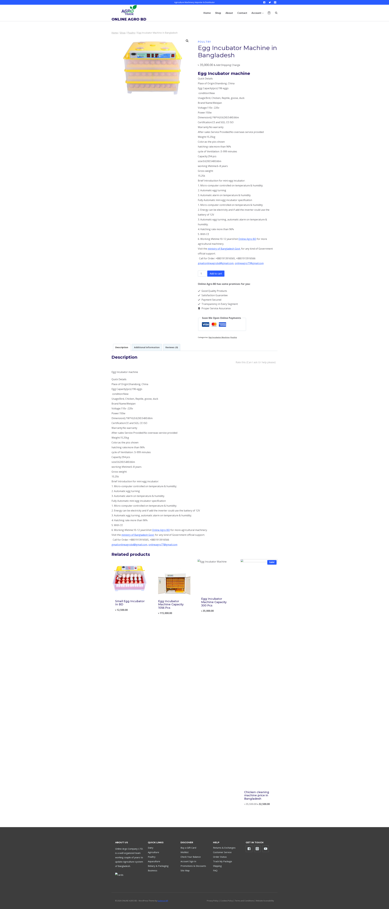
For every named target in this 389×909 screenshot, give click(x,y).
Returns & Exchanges (224, 847)
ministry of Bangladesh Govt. (224, 248)
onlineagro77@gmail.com (249, 263)
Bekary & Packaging (158, 865)
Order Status (220, 856)
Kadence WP (163, 900)
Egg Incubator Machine (219, 337)
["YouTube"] (265, 848)
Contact (242, 13)
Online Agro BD (247, 239)
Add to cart (216, 273)
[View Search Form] (274, 13)
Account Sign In (188, 861)
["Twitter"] (269, 2)
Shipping (217, 865)
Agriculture (153, 852)
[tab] (122, 347)
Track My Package (222, 861)
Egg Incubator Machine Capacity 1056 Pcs (171, 604)
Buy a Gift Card (188, 847)
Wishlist (185, 852)
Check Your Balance (191, 856)
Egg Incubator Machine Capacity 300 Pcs (214, 602)
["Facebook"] (264, 2)
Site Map (185, 870)
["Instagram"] (275, 2)
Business (152, 870)
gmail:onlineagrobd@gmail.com (216, 263)
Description (121, 347)
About (229, 13)
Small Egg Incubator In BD (130, 603)
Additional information (147, 347)
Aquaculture (154, 861)
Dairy (150, 847)
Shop (218, 13)
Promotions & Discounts (193, 865)
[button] (263, 13)
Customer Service (222, 852)
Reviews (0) (171, 347)
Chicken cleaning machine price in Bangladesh (256, 795)
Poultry (204, 41)
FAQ (215, 870)
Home (207, 13)
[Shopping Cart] (269, 12)
